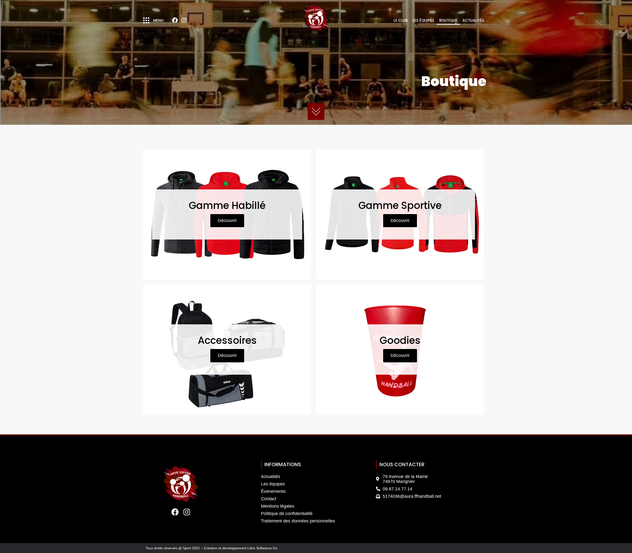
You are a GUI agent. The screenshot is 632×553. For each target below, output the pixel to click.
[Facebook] (175, 20)
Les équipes (423, 20)
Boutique (448, 20)
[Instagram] (184, 20)
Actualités (473, 20)
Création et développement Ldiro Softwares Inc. (241, 548)
